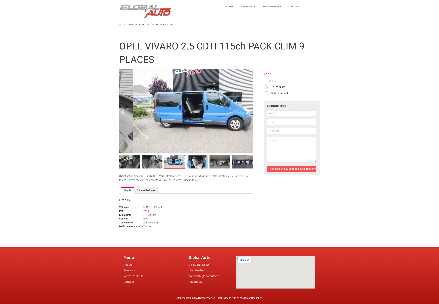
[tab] (127, 190)
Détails (127, 190)
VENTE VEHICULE (272, 6)
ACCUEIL (229, 6)
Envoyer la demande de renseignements (293, 169)
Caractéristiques (146, 190)
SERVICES (246, 6)
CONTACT (293, 6)
